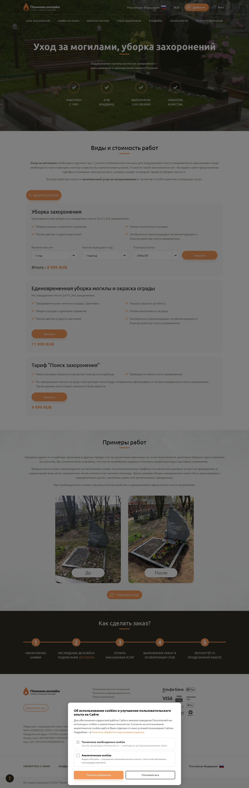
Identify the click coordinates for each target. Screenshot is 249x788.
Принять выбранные (98, 775)
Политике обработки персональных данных (118, 732)
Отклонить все (150, 775)
